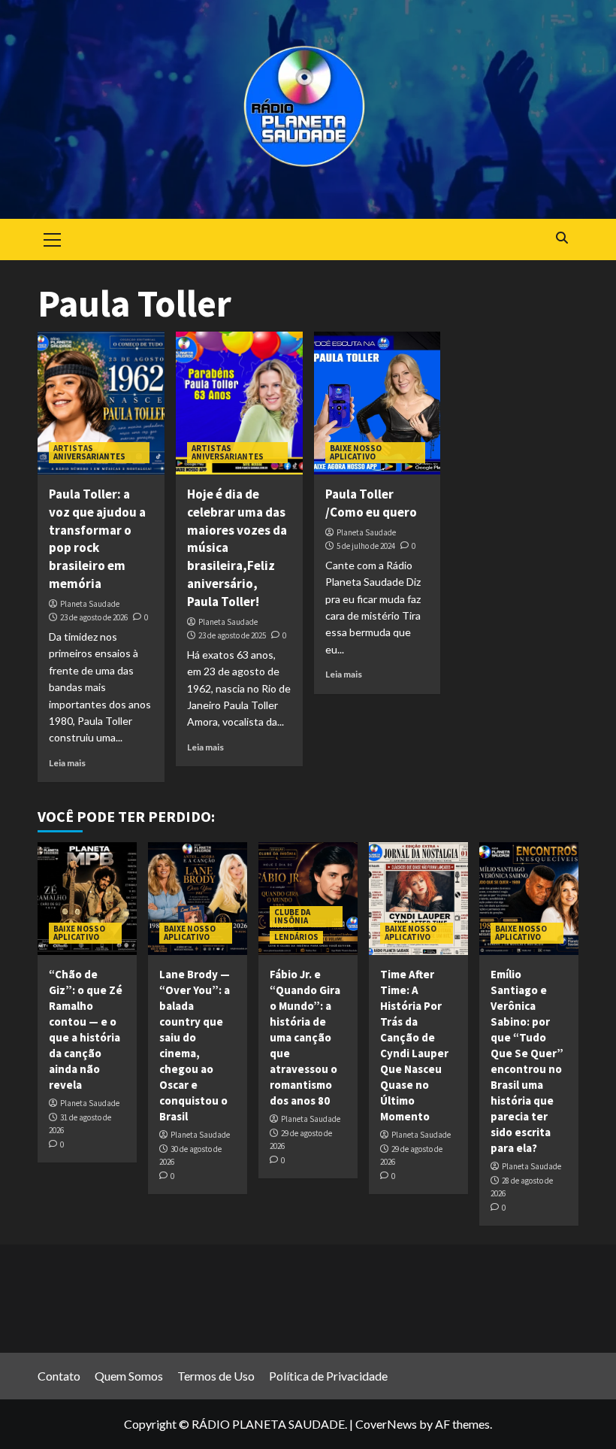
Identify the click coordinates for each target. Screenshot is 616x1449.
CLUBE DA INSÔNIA (292, 916)
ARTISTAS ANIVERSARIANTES (89, 452)
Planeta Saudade (89, 604)
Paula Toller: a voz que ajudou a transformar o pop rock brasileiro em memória (97, 539)
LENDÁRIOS (296, 937)
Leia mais (67, 762)
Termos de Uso (216, 1376)
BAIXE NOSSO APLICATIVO (356, 452)
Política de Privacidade (328, 1376)
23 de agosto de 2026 (94, 617)
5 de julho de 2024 (366, 546)
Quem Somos (129, 1376)
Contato (59, 1376)
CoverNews (386, 1424)
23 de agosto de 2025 (232, 635)
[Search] (561, 238)
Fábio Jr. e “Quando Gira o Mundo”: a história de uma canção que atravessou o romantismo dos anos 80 (305, 1037)
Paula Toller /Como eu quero (371, 503)
